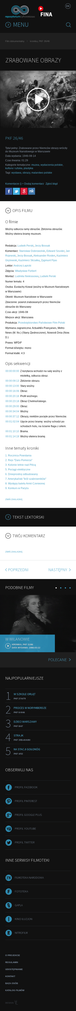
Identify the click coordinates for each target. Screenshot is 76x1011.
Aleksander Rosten (44, 255)
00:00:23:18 (12, 401)
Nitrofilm (21, 933)
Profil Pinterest (26, 801)
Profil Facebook (26, 787)
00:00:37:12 (12, 416)
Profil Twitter (24, 842)
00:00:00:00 (12, 371)
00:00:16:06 (12, 391)
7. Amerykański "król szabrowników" (25, 478)
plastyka (28, 168)
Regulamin (11, 962)
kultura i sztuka (13, 168)
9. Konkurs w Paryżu (17, 488)
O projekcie (12, 955)
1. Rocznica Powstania (18, 455)
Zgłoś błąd (52, 183)
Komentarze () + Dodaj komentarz (24, 183)
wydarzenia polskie (52, 164)
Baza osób (11, 983)
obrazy (26, 172)
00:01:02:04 (12, 421)
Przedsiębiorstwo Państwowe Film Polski (41, 322)
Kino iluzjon (23, 919)
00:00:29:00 (12, 406)
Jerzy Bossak (42, 245)
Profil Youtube (25, 828)
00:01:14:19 (12, 436)
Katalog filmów (14, 990)
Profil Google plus (28, 815)
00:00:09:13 (12, 380)
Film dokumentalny (14, 41)
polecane (57, 659)
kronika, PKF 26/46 (40, 41)
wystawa (16, 172)
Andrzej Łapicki (22, 265)
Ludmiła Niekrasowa (27, 276)
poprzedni (18, 569)
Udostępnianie (14, 969)
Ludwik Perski (26, 245)
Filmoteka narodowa (29, 877)
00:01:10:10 (12, 431)
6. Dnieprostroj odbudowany (21, 474)
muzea (35, 164)
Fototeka (21, 891)
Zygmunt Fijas (49, 260)
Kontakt (10, 976)
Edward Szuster (55, 251)
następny (58, 569)
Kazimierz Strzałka (29, 260)
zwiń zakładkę (14, 499)
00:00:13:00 (12, 385)
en (67, 6)
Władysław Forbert (25, 270)
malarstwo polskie (41, 172)
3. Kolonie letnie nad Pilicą (20, 464)
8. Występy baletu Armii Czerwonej (25, 483)
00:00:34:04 (12, 411)
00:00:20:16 (12, 396)
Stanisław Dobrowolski (32, 251)
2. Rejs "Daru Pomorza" (18, 460)
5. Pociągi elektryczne (17, 469)
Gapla (19, 905)
